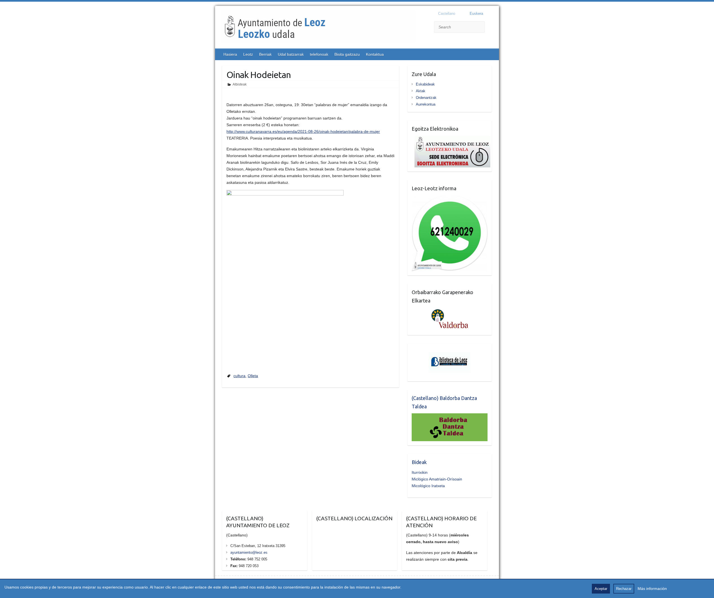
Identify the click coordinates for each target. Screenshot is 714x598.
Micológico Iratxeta (428, 486)
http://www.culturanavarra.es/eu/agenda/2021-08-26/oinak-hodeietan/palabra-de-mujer (303, 131)
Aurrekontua (425, 104)
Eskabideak (425, 84)
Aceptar (601, 589)
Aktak (420, 91)
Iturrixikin (420, 472)
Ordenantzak (426, 98)
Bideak (419, 462)
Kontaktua (375, 54)
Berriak (265, 54)
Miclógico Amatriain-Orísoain (437, 479)
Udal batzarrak (291, 54)
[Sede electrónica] (451, 139)
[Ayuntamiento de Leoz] (318, 28)
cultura (239, 376)
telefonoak (319, 54)
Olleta (253, 376)
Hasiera (230, 54)
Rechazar (623, 589)
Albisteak (240, 84)
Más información (652, 588)
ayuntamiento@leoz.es (248, 552)
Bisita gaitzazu (347, 54)
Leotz (248, 54)
